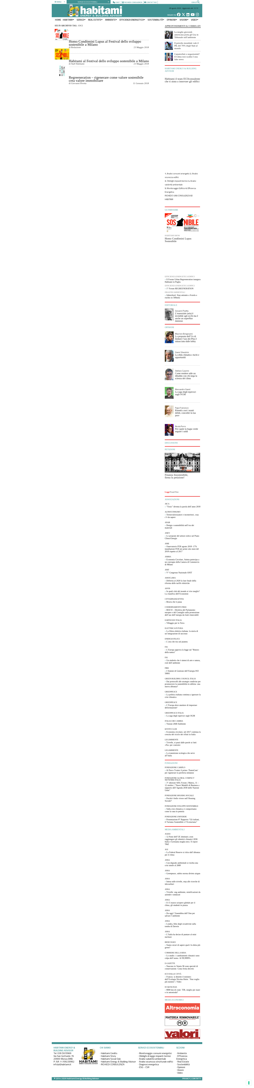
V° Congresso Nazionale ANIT (179, 573)
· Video (179, 1072)
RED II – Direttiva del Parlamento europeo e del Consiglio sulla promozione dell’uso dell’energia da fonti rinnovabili (182, 612)
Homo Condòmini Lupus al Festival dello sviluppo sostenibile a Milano (105, 43)
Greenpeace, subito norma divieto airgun (183, 873)
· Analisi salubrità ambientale (152, 1059)
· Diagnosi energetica (148, 1064)
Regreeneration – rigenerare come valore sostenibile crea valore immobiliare (106, 79)
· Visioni (180, 1070)
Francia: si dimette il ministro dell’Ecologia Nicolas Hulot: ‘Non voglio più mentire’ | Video (182, 979)
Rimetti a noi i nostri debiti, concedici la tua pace (185, 413)
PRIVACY (186, 1078)
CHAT (117, 2)
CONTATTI (196, 1078)
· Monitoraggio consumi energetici (155, 1053)
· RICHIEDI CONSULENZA (112, 1064)
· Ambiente (181, 1053)
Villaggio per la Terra (175, 623)
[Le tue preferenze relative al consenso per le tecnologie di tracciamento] (249, 1083)
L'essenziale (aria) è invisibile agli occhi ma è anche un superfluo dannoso (186, 317)
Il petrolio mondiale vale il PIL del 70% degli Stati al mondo (186, 46)
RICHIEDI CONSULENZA (133, 2)
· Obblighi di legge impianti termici (154, 1056)
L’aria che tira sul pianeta (177, 642)
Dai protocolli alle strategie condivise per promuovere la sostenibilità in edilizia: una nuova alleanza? (183, 684)
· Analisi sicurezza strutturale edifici (155, 1061)
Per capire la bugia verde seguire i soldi (186, 430)
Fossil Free (174, 492)
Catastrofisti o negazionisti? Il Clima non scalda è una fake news (187, 57)
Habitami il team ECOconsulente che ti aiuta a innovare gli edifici (182, 80)
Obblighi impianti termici (177, 180)
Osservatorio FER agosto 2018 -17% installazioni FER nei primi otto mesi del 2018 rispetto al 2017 (182, 549)
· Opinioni (180, 1067)
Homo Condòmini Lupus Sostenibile (178, 240)
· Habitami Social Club (110, 1059)
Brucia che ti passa (174, 602)
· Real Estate (182, 1061)
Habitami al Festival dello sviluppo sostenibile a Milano (109, 61)
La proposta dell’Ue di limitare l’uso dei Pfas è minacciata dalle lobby (186, 339)
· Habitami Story (108, 1056)
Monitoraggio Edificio (176, 188)
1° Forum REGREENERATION (179, 288)
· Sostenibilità (183, 1064)
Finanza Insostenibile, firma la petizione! (176, 476)
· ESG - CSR (143, 1067)
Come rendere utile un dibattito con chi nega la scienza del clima (186, 376)
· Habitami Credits (108, 1053)
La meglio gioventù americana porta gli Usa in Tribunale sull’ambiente (186, 35)
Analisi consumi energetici (178, 173)
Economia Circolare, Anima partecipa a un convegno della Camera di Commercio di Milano (182, 562)
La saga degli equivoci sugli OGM (185, 393)
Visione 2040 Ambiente (176, 724)
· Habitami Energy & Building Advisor (118, 1061)
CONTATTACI (151, 2)
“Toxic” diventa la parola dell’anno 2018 (183, 507)
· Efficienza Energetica (181, 1057)
